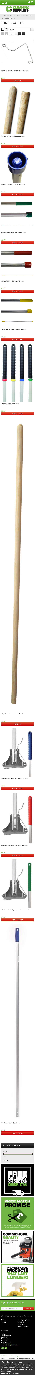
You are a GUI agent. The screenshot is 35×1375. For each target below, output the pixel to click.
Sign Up (28, 1308)
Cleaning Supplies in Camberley (24, 1321)
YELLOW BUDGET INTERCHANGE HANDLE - (13, 329)
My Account (21, 1324)
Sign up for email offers (12, 1302)
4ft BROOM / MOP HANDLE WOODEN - (13, 136)
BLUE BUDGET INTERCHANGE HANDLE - (13, 184)
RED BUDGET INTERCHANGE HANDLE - (12, 281)
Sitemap (3, 1320)
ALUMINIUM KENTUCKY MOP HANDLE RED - (14, 845)
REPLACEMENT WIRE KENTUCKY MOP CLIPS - (15, 70)
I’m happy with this (5, 1373)
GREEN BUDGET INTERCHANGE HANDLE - (13, 232)
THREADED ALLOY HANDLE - (10, 403)
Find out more (15, 1373)
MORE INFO (17, 81)
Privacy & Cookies (23, 1326)
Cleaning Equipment (24, 15)
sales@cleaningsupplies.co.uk (9, 1345)
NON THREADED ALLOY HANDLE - (11, 1123)
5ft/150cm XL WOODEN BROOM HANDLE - (14, 714)
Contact (3, 1322)
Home (13, 15)
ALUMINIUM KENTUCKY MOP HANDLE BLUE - (14, 778)
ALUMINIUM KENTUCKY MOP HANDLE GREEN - (15, 910)
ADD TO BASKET (17, 146)
